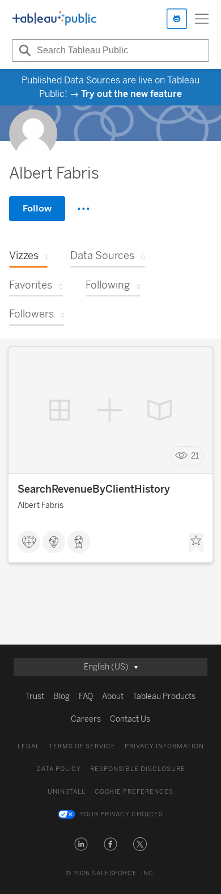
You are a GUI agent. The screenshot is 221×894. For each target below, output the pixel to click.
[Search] (23, 50)
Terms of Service (82, 746)
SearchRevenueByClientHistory (94, 489)
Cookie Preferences (134, 791)
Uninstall (67, 791)
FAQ (86, 696)
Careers (86, 719)
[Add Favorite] (196, 543)
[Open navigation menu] (202, 18)
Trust (35, 696)
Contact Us (130, 719)
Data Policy (58, 769)
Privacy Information (164, 746)
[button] (81, 844)
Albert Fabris (40, 505)
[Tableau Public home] (54, 18)
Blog (61, 696)
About (113, 696)
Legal (29, 746)
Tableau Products (164, 696)
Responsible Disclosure (137, 769)
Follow (37, 208)
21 (195, 456)
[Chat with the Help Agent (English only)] (177, 19)
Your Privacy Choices (121, 814)
